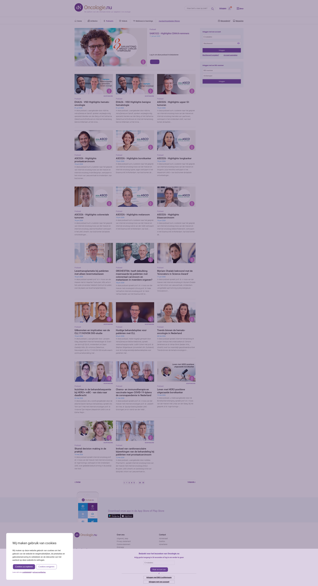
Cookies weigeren (46, 567)
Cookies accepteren (24, 567)
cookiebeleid (26, 572)
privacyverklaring (39, 572)
